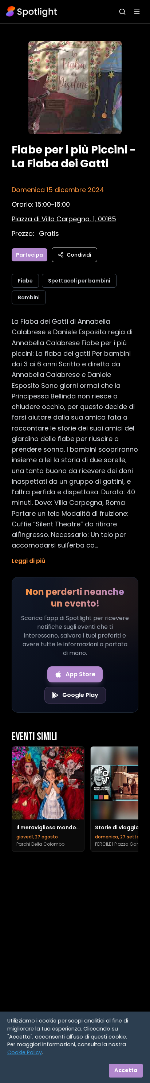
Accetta (125, 1070)
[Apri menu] (137, 11)
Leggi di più (28, 561)
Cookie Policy (24, 1052)
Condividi (79, 254)
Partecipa (29, 254)
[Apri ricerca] (122, 11)
